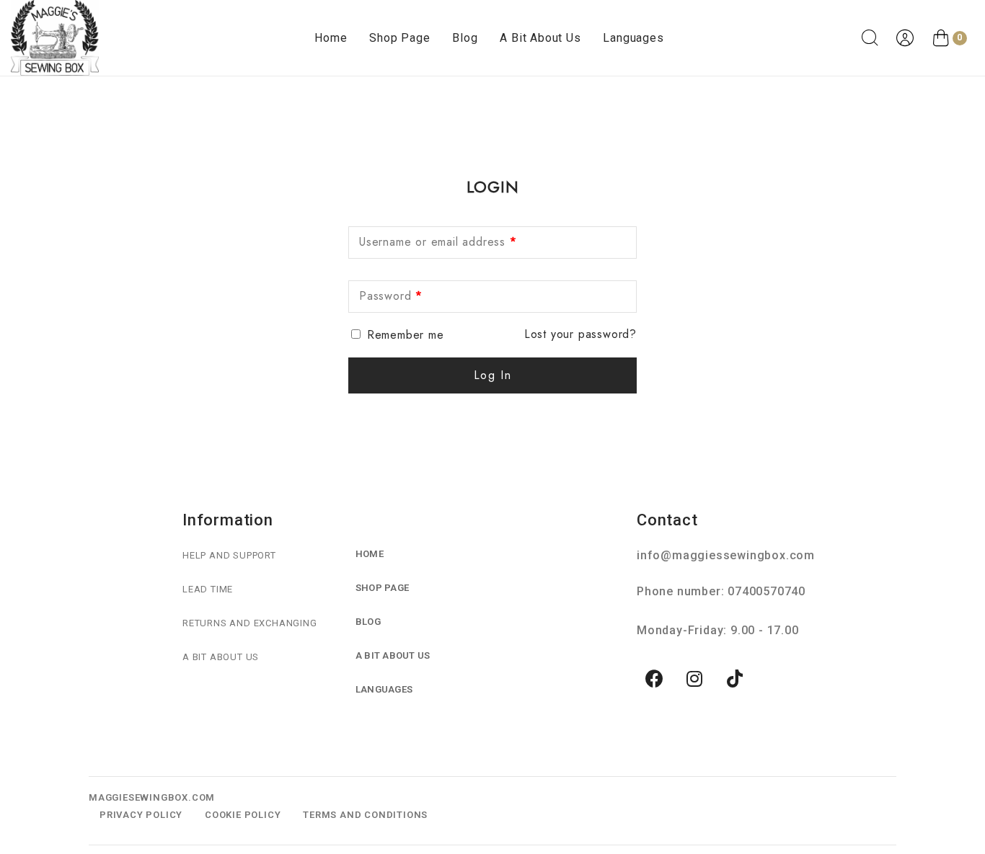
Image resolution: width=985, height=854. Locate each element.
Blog (464, 38)
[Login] (906, 38)
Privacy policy (141, 814)
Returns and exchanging (249, 623)
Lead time (207, 589)
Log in (493, 375)
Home (330, 38)
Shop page (399, 38)
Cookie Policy (243, 814)
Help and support (229, 555)
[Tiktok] (735, 679)
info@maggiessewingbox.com (726, 555)
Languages (633, 38)
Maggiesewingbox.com (152, 797)
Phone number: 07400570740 (721, 591)
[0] (941, 38)
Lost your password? (580, 334)
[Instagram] (695, 679)
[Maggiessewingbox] (55, 38)
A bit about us (540, 38)
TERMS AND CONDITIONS (365, 814)
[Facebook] (655, 679)
